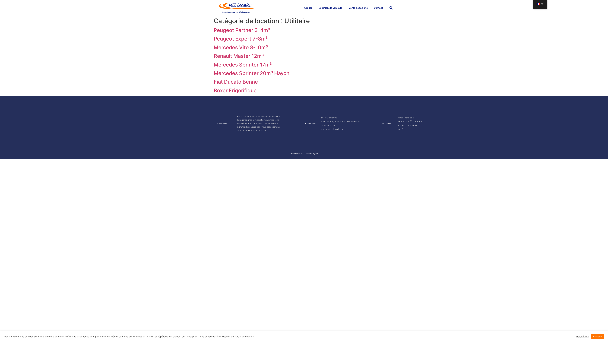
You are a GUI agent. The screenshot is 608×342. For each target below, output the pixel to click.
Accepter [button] (597, 336)
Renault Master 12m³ (239, 56)
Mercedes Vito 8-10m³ (241, 47)
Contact (378, 7)
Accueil (308, 7)
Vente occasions (358, 7)
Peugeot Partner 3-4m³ (242, 30)
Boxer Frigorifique (235, 90)
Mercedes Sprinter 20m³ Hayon (251, 73)
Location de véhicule (330, 7)
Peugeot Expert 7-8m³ (241, 39)
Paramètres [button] (582, 336)
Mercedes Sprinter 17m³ (243, 65)
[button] (391, 8)
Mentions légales (312, 154)
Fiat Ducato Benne (236, 82)
